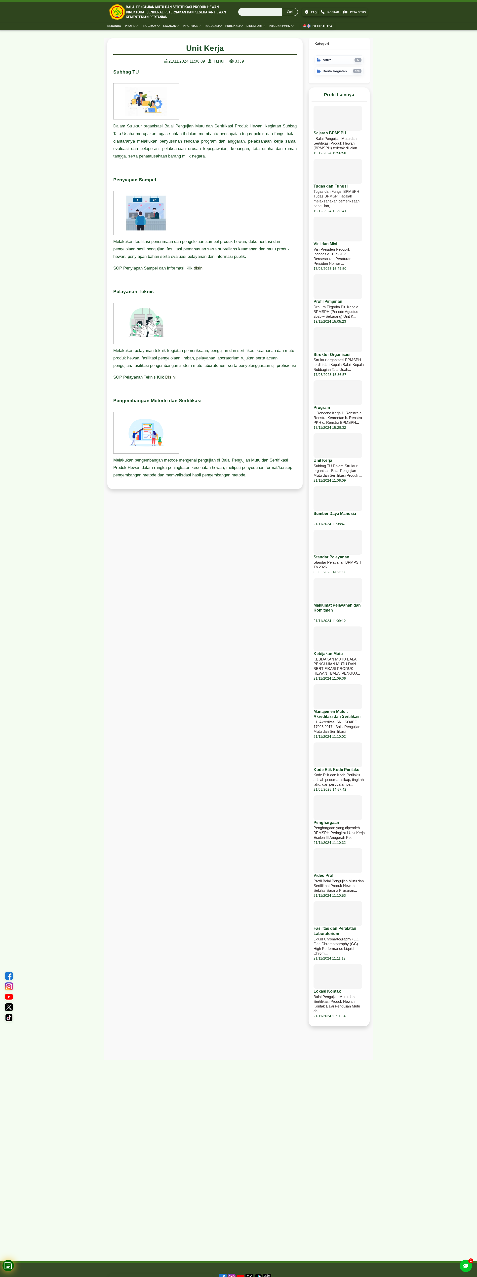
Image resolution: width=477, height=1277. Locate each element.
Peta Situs (358, 12)
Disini (170, 377)
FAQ (314, 12)
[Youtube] (9, 997)
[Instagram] (9, 986)
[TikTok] (9, 1018)
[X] (9, 1007)
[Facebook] (9, 976)
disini (198, 268)
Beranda (114, 25)
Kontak (333, 12)
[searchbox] (268, 12)
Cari (290, 12)
